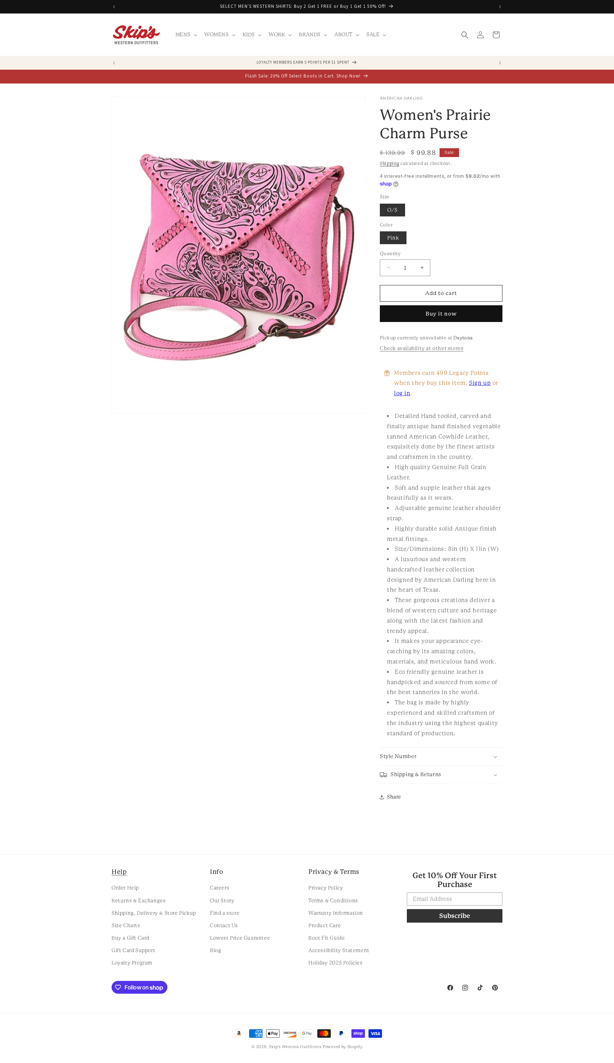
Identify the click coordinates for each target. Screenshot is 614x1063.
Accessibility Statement (339, 950)
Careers (219, 888)
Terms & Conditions (333, 900)
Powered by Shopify (343, 1047)
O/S (392, 210)
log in (402, 393)
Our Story (222, 900)
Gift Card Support (133, 950)
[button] (185, 34)
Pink (393, 238)
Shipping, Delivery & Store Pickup (154, 913)
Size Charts (126, 925)
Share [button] (394, 797)
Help (119, 871)
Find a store (224, 913)
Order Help (125, 888)
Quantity (390, 253)
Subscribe (454, 915)
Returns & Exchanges (139, 900)
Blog (215, 950)
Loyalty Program (132, 963)
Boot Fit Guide (326, 938)
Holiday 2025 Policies (335, 963)
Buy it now (441, 314)
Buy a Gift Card (130, 938)
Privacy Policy (325, 888)
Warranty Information (335, 913)
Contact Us (224, 925)
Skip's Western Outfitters (295, 1047)
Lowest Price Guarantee (240, 938)
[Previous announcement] (114, 7)
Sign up (480, 383)
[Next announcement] (500, 7)
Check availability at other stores (421, 348)
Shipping (389, 163)
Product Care (324, 925)
